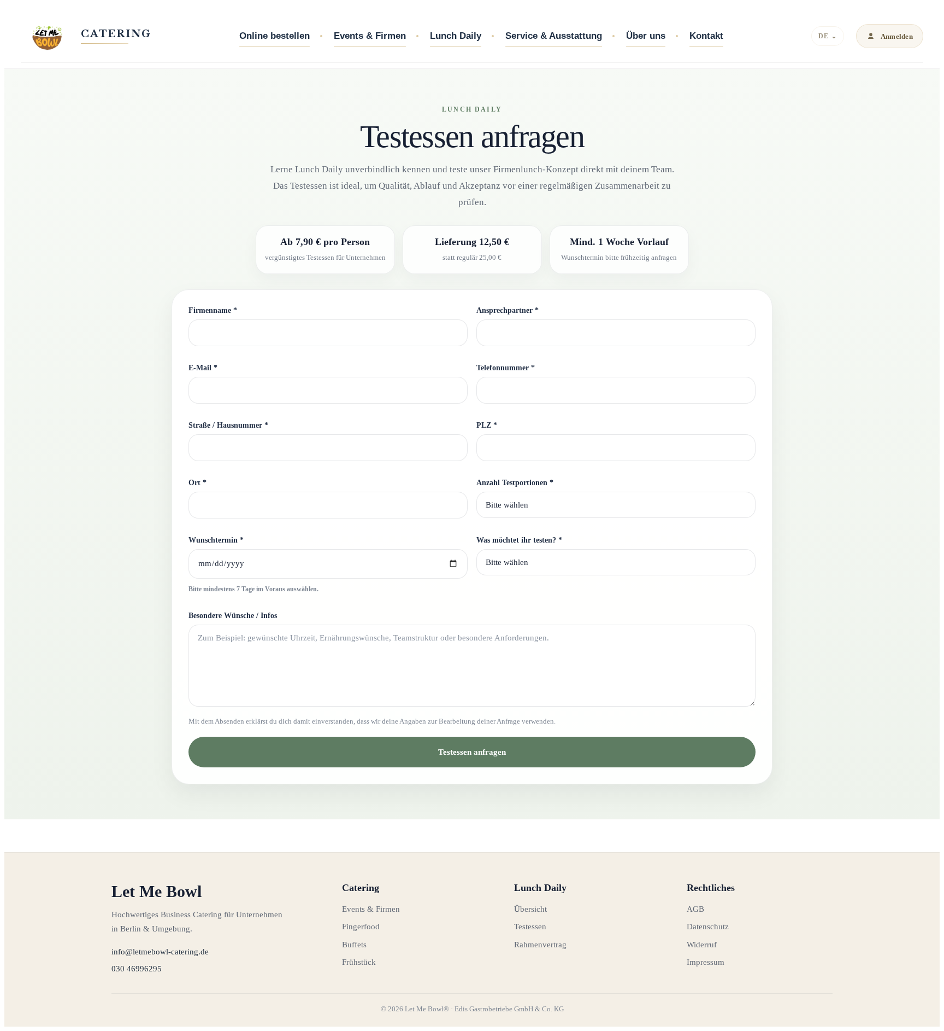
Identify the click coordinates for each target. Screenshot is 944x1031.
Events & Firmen (370, 36)
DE (827, 36)
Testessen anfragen (472, 752)
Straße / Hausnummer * (228, 425)
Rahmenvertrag (540, 944)
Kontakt (706, 36)
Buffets (354, 944)
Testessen (530, 926)
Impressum (705, 962)
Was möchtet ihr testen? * (519, 540)
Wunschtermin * (216, 540)
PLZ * (486, 425)
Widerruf (702, 944)
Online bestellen (274, 36)
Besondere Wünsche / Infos (232, 615)
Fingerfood (361, 926)
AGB (695, 909)
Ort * (197, 483)
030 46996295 (136, 968)
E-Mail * (202, 368)
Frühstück (359, 962)
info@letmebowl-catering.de (160, 951)
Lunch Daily (455, 36)
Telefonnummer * (505, 368)
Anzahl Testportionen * (514, 483)
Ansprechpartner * (507, 310)
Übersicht (530, 909)
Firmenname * (212, 310)
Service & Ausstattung (553, 36)
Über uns (645, 36)
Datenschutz (708, 926)
